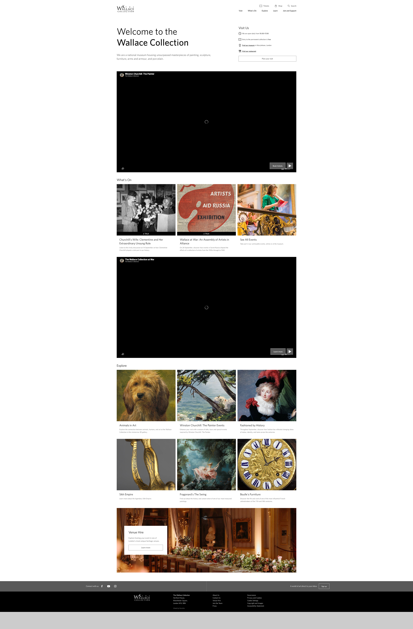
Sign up (324, 587)
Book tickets (278, 166)
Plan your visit (267, 59)
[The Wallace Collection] (125, 8)
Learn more (278, 351)
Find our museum (248, 45)
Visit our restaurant (249, 51)
